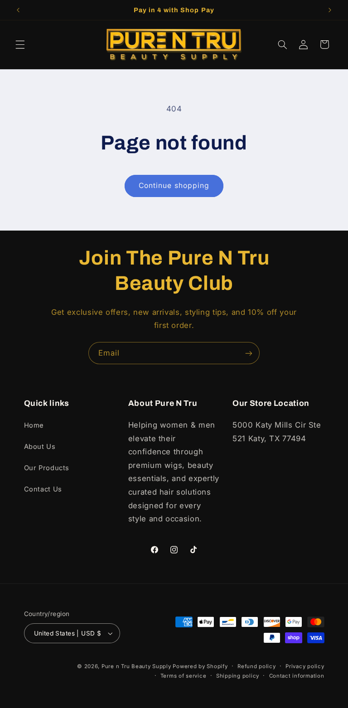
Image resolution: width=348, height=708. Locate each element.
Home (34, 425)
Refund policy (256, 666)
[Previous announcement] (18, 10)
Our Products (47, 468)
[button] (20, 44)
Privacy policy (304, 666)
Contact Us (43, 489)
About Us (40, 447)
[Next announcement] (330, 10)
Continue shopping (174, 185)
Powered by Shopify (200, 666)
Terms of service (183, 676)
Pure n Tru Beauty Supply (137, 666)
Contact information (296, 676)
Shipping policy (237, 676)
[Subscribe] (248, 353)
